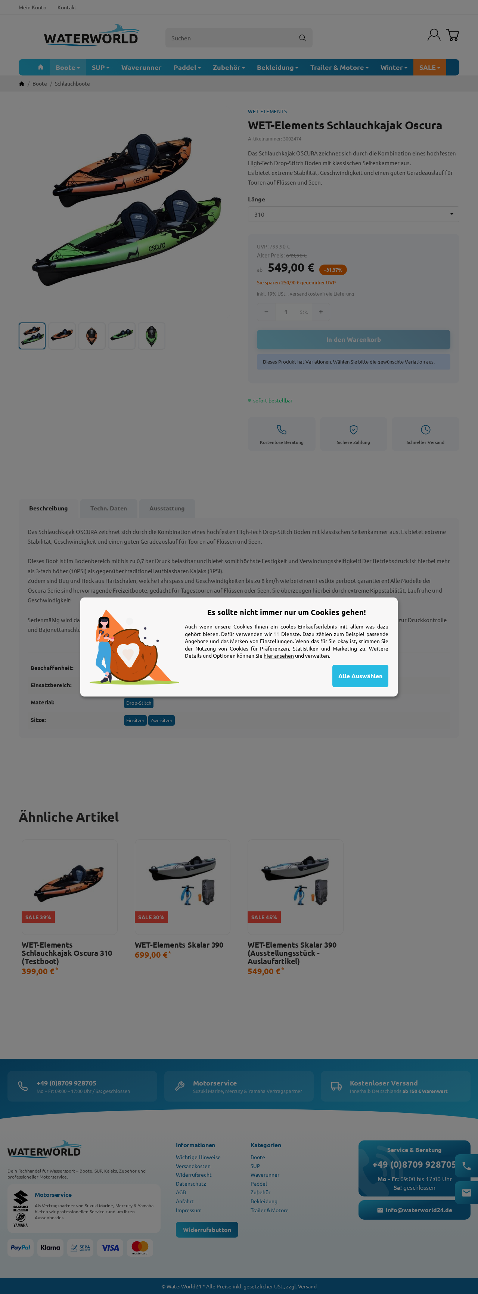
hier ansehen (279, 655)
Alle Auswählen (360, 676)
